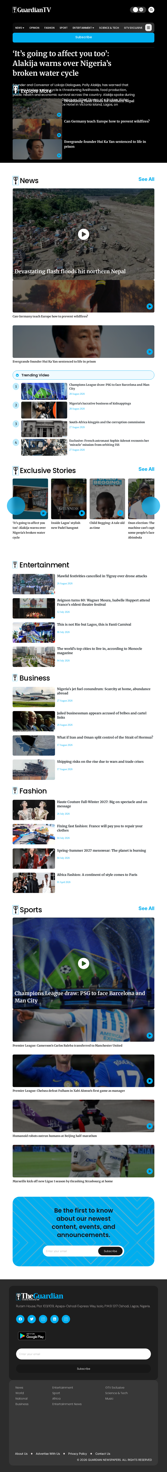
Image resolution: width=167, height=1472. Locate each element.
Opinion (34, 28)
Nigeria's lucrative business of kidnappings (100, 403)
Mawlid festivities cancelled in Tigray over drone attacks (102, 576)
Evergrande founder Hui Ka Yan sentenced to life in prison (54, 361)
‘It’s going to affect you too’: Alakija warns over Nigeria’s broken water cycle (62, 63)
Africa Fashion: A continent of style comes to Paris (97, 875)
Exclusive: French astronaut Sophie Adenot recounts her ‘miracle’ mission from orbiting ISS (109, 442)
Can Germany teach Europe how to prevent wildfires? (107, 121)
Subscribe (83, 37)
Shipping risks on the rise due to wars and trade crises (100, 761)
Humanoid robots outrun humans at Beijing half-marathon (55, 1136)
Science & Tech (109, 28)
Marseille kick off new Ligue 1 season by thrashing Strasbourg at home (63, 1181)
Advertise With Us (48, 1453)
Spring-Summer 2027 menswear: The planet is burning (101, 850)
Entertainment (82, 28)
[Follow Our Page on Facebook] (20, 1319)
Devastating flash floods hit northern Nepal (99, 101)
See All (146, 179)
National (21, 1399)
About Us (21, 1453)
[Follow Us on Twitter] (31, 1319)
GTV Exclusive (133, 28)
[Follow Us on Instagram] (43, 1319)
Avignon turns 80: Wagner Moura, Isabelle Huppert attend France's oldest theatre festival (103, 602)
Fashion (49, 28)
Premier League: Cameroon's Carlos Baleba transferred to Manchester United (67, 1045)
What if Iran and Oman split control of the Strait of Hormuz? (105, 737)
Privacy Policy (77, 1453)
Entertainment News (67, 1404)
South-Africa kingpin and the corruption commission (107, 422)
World (19, 1393)
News (19, 28)
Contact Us (102, 1453)
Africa (56, 1399)
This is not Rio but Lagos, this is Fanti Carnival (94, 624)
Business (22, 1404)
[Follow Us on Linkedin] (54, 1319)
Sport (64, 28)
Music (109, 1399)
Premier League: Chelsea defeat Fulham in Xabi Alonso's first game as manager (69, 1091)
